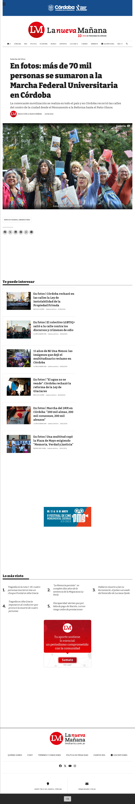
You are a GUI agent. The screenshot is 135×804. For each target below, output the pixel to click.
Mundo (53, 44)
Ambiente (94, 44)
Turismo (84, 44)
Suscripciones (108, 44)
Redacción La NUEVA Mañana (30, 114)
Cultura (73, 44)
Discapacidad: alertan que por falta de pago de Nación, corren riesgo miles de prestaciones (69, 606)
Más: (119, 44)
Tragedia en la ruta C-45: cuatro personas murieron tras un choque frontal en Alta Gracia (24, 590)
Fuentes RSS (99, 755)
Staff (30, 755)
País (25, 44)
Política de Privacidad (77, 755)
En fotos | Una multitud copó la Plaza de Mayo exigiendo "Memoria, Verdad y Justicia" (53, 440)
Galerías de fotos (17, 59)
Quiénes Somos (15, 755)
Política (33, 44)
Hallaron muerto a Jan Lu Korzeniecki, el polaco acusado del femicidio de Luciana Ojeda (114, 590)
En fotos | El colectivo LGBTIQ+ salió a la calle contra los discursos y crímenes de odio (54, 326)
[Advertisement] (67, 256)
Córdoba (17, 44)
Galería (121, 126)
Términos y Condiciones (49, 755)
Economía (43, 44)
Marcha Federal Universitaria (17, 219)
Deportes (63, 44)
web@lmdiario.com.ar (86, 789)
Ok (67, 798)
